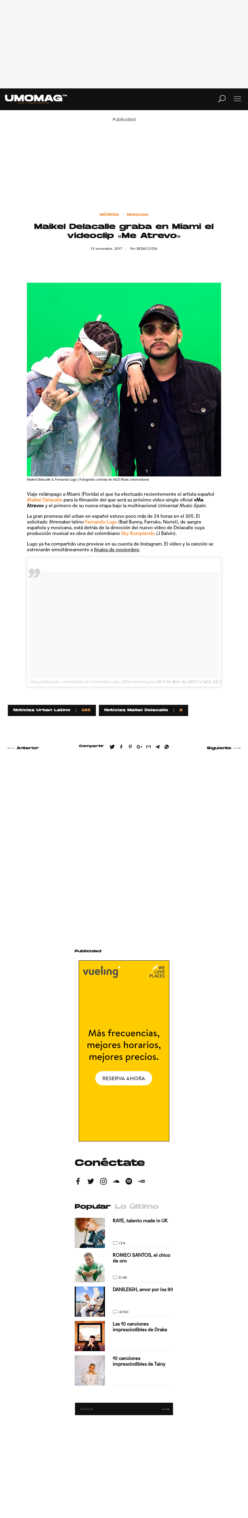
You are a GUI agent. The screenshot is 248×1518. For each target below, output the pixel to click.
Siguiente (219, 748)
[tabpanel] (124, 1302)
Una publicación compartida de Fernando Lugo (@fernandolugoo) (93, 681)
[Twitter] (90, 1182)
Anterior (28, 748)
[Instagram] (103, 1182)
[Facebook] (78, 1182)
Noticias (137, 215)
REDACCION (147, 249)
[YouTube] (141, 1182)
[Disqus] (124, 842)
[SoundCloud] (116, 1182)
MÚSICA (109, 215)
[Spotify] (129, 1182)
